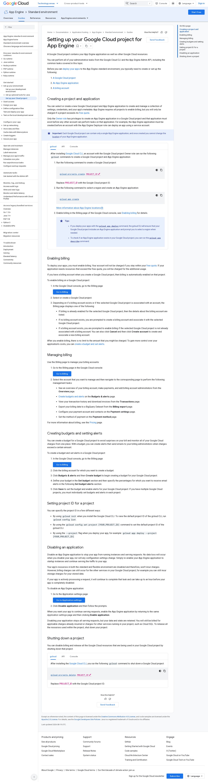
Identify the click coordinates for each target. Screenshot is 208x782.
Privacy (59, 770)
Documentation (62, 32)
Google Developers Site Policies (87, 719)
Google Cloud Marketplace (53, 751)
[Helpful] (162, 32)
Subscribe (175, 776)
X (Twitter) (171, 751)
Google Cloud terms (86, 770)
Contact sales (47, 755)
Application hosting (80, 32)
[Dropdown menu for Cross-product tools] (87, 3)
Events (169, 746)
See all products (48, 742)
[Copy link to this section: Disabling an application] (86, 547)
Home (49, 32)
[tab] (53, 146)
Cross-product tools (74, 3)
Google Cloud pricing (50, 746)
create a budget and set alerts (89, 344)
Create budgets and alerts (71, 396)
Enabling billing (129, 213)
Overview (8, 18)
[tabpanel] (107, 199)
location (55, 137)
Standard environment (42, 12)
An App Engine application (66, 83)
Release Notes (89, 751)
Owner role (61, 118)
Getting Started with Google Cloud (140, 746)
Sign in (201, 3)
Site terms (70, 770)
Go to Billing (62, 292)
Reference (35, 18)
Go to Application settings (69, 600)
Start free (196, 12)
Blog (168, 742)
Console (163, 3)
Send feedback (157, 40)
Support (86, 746)
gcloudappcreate (69, 199)
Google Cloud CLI (74, 153)
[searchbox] (19, 27)
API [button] (63, 146)
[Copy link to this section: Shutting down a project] (87, 638)
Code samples (131, 751)
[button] (18, 59)
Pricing (93, 422)
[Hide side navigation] (34, 777)
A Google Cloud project (64, 78)
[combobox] (138, 3)
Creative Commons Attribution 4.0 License (118, 717)
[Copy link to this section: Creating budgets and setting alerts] (105, 433)
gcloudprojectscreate (72, 174)
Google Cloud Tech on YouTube (180, 760)
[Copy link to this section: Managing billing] (74, 355)
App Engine (16, 12)
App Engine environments (73, 18)
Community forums (92, 742)
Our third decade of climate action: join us (116, 770)
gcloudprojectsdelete (63, 675)
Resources (51, 18)
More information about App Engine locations (79, 208)
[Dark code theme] (157, 170)
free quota (84, 113)
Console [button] (74, 146)
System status (89, 755)
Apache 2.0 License (49, 719)
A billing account (61, 88)
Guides (21, 18)
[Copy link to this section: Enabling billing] (72, 258)
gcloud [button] (53, 146)
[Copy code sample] (161, 170)
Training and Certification (136, 760)
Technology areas (46, 3)
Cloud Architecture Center (136, 755)
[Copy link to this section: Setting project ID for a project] (97, 503)
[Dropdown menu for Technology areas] (58, 3)
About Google (47, 770)
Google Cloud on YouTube (177, 755)
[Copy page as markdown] (86, 46)
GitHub (128, 742)
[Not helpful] (166, 32)
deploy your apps (71, 69)
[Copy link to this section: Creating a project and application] (102, 99)
